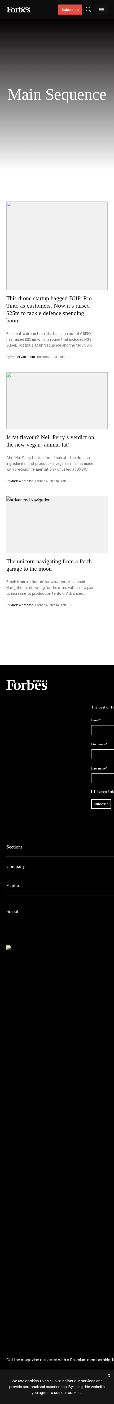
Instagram (35, 922)
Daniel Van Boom (22, 357)
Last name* (99, 768)
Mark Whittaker (21, 481)
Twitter (48, 922)
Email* (96, 720)
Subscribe (70, 9)
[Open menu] (101, 10)
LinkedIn (22, 922)
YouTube (60, 922)
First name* (99, 744)
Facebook (9, 922)
